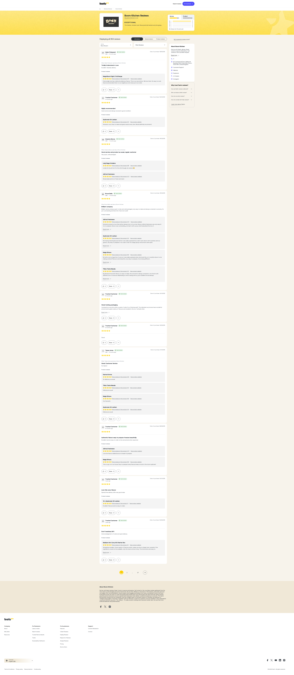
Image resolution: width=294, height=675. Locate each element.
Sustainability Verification (38, 640)
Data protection (28, 669)
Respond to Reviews (65, 637)
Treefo (34, 637)
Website (175, 70)
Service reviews (149, 39)
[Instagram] (284, 660)
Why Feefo (7, 631)
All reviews (137, 39)
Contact (90, 631)
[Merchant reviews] (111, 21)
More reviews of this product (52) (120, 254)
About (5, 628)
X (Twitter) (176, 76)
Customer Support (178, 67)
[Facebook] (267, 660)
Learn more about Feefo (178, 104)
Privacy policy (19, 669)
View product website (136, 78)
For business (187, 4)
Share (110, 89)
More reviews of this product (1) (120, 503)
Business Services (108, 8)
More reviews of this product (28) (120, 165)
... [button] (132, 572)
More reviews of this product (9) (120, 545)
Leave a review (36, 628)
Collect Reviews (64, 631)
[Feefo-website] (104, 4)
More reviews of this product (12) (120, 271)
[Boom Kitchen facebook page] (101, 607)
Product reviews (160, 39)
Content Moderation (93, 628)
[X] (271, 660)
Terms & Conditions (9, 669)
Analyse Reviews (64, 640)
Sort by (102, 44)
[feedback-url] (105, 57)
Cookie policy (37, 669)
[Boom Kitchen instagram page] (110, 607)
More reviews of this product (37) (120, 78)
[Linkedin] (280, 660)
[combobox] (116, 45)
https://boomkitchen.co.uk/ (131, 18)
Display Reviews (64, 634)
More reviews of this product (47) (120, 176)
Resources (7, 634)
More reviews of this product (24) (120, 377)
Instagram (176, 79)
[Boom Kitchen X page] (105, 607)
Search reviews (177, 4)
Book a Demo (63, 647)
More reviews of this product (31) (120, 122)
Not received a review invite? (182, 39)
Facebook (176, 73)
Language (11, 659)
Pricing (62, 644)
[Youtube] (276, 660)
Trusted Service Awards (38, 634)
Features (62, 628)
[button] (116, 45)
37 (138, 572)
